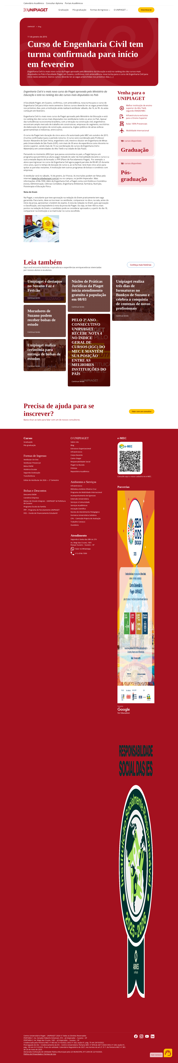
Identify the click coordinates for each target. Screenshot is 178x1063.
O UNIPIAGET (120, 9)
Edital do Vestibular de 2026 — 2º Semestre (41, 480)
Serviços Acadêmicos (79, 505)
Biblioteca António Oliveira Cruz (83, 489)
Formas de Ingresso (99, 9)
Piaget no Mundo (77, 465)
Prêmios (74, 468)
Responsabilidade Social (80, 461)
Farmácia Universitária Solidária (84, 515)
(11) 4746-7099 (81, 553)
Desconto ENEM (30, 494)
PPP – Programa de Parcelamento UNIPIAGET (42, 510)
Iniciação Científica (78, 509)
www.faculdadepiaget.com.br (45, 178)
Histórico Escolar (30, 469)
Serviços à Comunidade (80, 502)
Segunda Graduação (32, 473)
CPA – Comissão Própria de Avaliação (85, 518)
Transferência (29, 476)
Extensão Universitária (80, 499)
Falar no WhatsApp (83, 549)
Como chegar (76, 458)
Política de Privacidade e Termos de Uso (40, 1054)
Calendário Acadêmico (34, 3)
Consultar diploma (54, 3)
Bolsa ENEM (28, 466)
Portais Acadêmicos (74, 3)
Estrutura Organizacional (81, 448)
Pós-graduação (79, 9)
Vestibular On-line (31, 459)
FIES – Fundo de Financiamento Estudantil (41, 513)
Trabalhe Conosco (78, 522)
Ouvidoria (75, 525)
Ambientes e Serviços (83, 482)
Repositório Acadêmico (80, 471)
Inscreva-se (146, 9)
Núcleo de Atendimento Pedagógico (85, 512)
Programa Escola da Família (35, 506)
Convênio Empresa (31, 498)
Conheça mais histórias (140, 265)
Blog (72, 445)
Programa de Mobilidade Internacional (86, 492)
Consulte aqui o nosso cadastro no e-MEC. (134, 476)
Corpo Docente (77, 455)
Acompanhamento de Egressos (83, 495)
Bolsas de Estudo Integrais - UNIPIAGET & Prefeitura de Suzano (45, 502)
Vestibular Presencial (32, 463)
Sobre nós (75, 442)
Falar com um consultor (141, 411)
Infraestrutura (76, 452)
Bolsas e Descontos (35, 490)
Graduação (63, 9)
